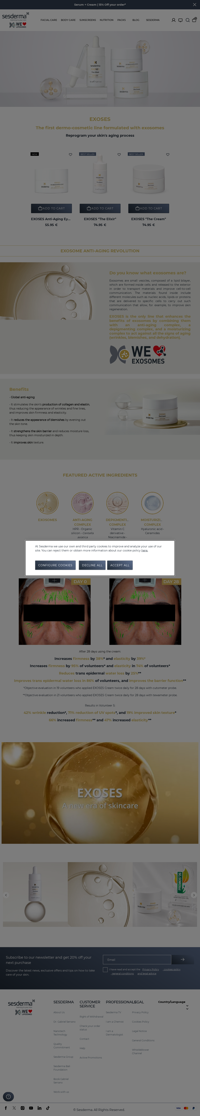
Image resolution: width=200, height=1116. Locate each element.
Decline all (92, 565)
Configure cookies (55, 565)
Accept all (119, 565)
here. (144, 550)
